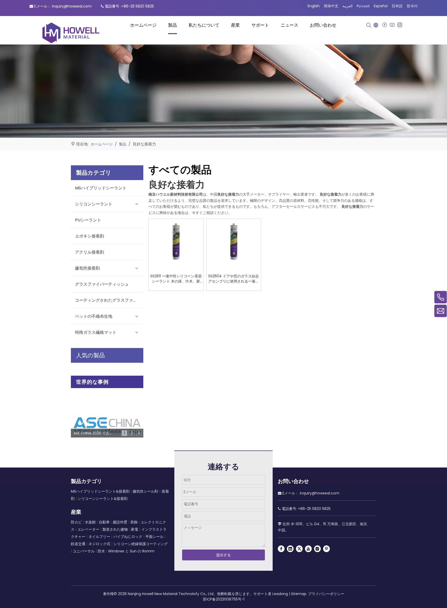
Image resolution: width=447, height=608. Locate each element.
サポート (260, 25)
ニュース (289, 25)
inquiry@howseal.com (72, 6)
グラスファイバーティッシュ (102, 284)
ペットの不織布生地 (93, 316)
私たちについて (204, 25)
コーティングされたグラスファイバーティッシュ (109, 300)
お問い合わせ (323, 25)
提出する (223, 555)
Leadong (280, 593)
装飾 (134, 522)
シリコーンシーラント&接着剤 (103, 498)
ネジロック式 (99, 543)
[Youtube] (392, 25)
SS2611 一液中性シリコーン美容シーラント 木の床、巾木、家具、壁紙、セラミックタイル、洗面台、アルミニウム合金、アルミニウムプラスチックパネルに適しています (176, 278)
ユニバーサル (84, 551)
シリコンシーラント (93, 204)
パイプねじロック (128, 536)
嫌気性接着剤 (87, 268)
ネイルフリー (99, 536)
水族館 (90, 522)
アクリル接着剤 (89, 252)
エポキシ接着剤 (89, 236)
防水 (101, 551)
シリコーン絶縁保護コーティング (140, 543)
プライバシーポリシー (326, 593)
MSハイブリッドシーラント (100, 188)
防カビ (76, 522)
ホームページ (143, 25)
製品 (172, 25)
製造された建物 (115, 529)
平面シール (154, 536)
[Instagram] (399, 25)
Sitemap (298, 593)
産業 (235, 25)
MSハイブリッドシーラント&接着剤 (100, 491)
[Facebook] (384, 25)
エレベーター (88, 529)
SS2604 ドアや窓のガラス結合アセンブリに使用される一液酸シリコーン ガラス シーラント (233, 278)
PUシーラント (88, 220)
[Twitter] (299, 548)
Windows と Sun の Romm (131, 551)
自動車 (104, 522)
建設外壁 (120, 522)
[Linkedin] (290, 548)
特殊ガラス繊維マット (95, 332)
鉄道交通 (78, 543)
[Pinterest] (326, 548)
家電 (134, 529)
